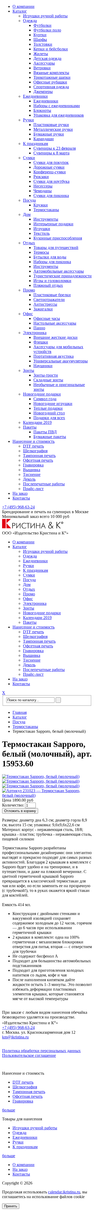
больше (8, 1110)
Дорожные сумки (48, 167)
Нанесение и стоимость (34, 441)
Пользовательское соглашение (29, 1055)
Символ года (44, 399)
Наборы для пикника (52, 261)
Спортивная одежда (51, 87)
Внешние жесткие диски (55, 337)
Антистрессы (45, 304)
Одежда (30, 20)
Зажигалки (43, 309)
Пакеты (30, 427)
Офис (28, 313)
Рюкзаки (41, 176)
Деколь (29, 479)
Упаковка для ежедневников (58, 115)
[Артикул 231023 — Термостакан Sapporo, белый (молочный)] (47, 795)
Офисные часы (46, 318)
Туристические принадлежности (62, 276)
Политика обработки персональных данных (41, 1050)
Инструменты (45, 219)
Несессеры (42, 186)
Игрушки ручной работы (45, 16)
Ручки (28, 120)
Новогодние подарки (42, 394)
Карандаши (43, 139)
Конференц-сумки (49, 172)
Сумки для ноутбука (51, 181)
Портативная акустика (53, 356)
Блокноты (42, 110)
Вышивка (31, 469)
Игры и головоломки (52, 280)
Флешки (40, 342)
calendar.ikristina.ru (64, 1192)
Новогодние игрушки (52, 403)
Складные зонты (48, 380)
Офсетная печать (38, 460)
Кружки (40, 205)
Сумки (29, 157)
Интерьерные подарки (53, 224)
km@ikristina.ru (15, 1037)
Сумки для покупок (51, 162)
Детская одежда (47, 58)
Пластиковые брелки (52, 295)
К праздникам (35, 143)
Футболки (42, 25)
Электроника (34, 332)
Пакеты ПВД (45, 432)
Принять (10, 1206)
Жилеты (40, 53)
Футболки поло (47, 30)
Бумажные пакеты (49, 436)
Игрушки (41, 228)
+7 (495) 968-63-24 (18, 507)
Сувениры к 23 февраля (54, 148)
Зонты (28, 370)
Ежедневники (35, 96)
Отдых (29, 243)
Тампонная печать (39, 455)
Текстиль (41, 233)
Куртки (39, 35)
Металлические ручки (53, 129)
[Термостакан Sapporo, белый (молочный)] (40, 776)
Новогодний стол (49, 413)
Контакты (21, 498)
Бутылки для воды (49, 257)
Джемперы (43, 91)
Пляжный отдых (48, 285)
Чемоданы (42, 191)
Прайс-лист (33, 488)
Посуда (29, 200)
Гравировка (33, 465)
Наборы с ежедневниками (56, 105)
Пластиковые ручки (51, 124)
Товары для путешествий (55, 247)
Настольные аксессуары (54, 323)
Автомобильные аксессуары (58, 271)
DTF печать (33, 446)
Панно (39, 328)
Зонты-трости (45, 375)
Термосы (41, 252)
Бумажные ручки (48, 134)
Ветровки (42, 68)
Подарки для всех (49, 417)
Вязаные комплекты (51, 72)
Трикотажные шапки (51, 77)
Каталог (20, 11)
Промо (29, 290)
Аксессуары (44, 63)
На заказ (20, 493)
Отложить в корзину (20, 811)
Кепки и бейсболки (50, 49)
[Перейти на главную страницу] (32, 527)
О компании (23, 6)
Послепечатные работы (44, 484)
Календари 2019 (37, 422)
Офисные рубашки (50, 82)
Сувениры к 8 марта (51, 153)
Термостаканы (46, 209)
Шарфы (40, 39)
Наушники (42, 365)
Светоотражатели (49, 299)
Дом (27, 214)
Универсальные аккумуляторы (60, 361)
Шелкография (35, 451)
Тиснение (31, 474)
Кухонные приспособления (57, 238)
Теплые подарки (48, 408)
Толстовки (42, 44)
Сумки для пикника (51, 195)
